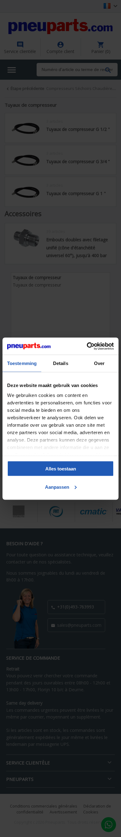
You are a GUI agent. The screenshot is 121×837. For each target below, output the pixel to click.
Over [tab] (99, 363)
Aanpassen (57, 486)
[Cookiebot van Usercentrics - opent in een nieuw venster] (87, 346)
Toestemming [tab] (22, 363)
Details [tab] (60, 363)
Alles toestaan (60, 468)
